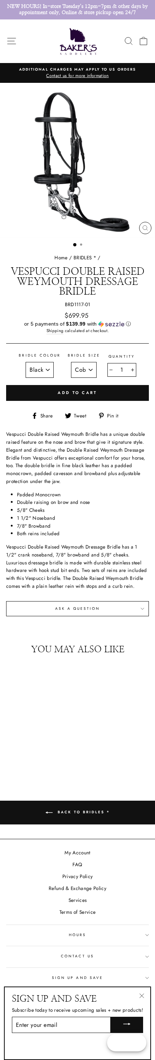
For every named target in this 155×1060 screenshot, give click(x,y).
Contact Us (77, 956)
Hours (77, 935)
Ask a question (77, 608)
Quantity (121, 356)
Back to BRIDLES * (83, 812)
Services (77, 900)
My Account (77, 852)
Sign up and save (77, 977)
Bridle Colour (40, 355)
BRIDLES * (85, 257)
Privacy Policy (77, 876)
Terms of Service (77, 912)
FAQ (77, 864)
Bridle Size (84, 355)
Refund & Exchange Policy (77, 888)
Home (60, 257)
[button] (77, 324)
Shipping (55, 331)
